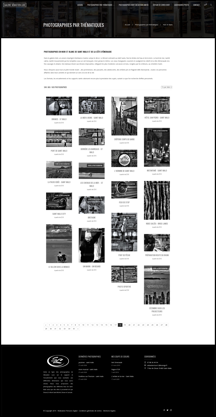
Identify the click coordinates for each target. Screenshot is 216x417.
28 (166, 325)
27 (162, 325)
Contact (196, 5)
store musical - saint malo (88, 369)
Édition (161, 5)
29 (46, 329)
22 (139, 325)
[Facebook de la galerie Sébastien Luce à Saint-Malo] (164, 410)
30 (51, 329)
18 (120, 325)
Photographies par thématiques (146, 25)
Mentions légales (109, 411)
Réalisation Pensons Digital (67, 411)
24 (148, 325)
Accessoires (181, 5)
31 (55, 329)
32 (60, 329)
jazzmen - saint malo (86, 362)
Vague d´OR (115, 369)
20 (129, 325)
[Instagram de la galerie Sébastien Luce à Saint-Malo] (171, 410)
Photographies (99, 5)
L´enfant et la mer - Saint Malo (122, 376)
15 (106, 325)
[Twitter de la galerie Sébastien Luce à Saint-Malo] (168, 410)
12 (92, 325)
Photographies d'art (133, 5)
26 (157, 325)
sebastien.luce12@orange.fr (157, 365)
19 (125, 325)
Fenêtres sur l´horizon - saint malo (91, 376)
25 (152, 325)
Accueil (80, 5)
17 (115, 325)
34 (69, 329)
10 (83, 325)
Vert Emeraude (116, 362)
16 (111, 325)
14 (102, 325)
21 (134, 325)
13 (97, 325)
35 (74, 329)
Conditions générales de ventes (90, 411)
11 (88, 325)
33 (64, 329)
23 (143, 325)
